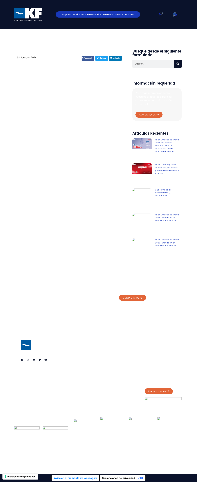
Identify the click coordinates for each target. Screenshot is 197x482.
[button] (88, 58)
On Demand (92, 14)
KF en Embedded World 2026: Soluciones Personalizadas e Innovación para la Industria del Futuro (167, 145)
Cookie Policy (162, 348)
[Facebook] (22, 359)
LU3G (110, 462)
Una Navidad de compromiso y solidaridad (163, 192)
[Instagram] (28, 359)
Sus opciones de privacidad (118, 478)
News (118, 14)
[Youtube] (45, 359)
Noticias (110, 452)
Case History (107, 14)
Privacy (148, 348)
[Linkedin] (34, 359)
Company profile (154, 361)
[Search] (178, 64)
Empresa (66, 14)
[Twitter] (39, 359)
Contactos (128, 14)
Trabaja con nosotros (135, 452)
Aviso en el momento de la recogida (75, 478)
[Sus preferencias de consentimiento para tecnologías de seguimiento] (20, 477)
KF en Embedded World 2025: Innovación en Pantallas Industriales (167, 217)
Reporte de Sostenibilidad (158, 364)
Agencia (53, 452)
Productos (78, 14)
